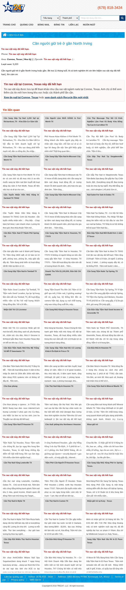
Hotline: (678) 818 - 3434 (40, 576)
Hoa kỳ (27, 59)
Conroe (11, 59)
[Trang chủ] (4, 35)
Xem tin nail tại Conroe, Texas (21, 97)
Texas (18, 59)
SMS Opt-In (35, 580)
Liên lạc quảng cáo (13, 576)
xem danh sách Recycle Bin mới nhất (66, 97)
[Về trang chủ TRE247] (13, 7)
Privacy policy (17, 580)
